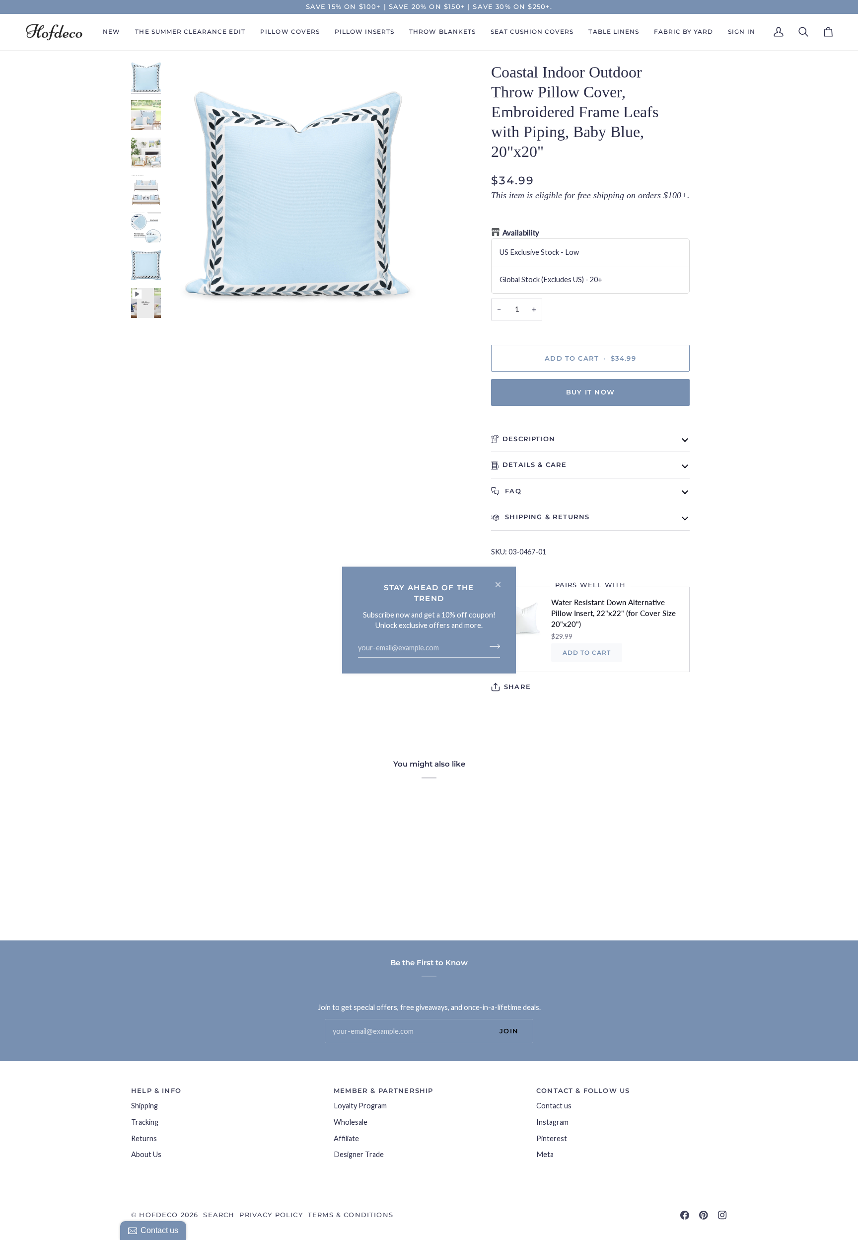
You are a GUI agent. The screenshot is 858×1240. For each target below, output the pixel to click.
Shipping (144, 1105)
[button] (290, 32)
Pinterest (551, 1138)
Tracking (144, 1122)
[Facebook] (684, 1215)
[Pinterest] (703, 1215)
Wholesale (350, 1122)
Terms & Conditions (350, 1215)
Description (528, 439)
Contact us (554, 1105)
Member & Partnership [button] (383, 1090)
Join (509, 1031)
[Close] (502, 580)
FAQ (511, 491)
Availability (520, 233)
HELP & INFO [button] (156, 1090)
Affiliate (346, 1138)
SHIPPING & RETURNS (545, 517)
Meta (545, 1154)
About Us (146, 1154)
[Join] (492, 646)
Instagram (552, 1122)
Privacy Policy (270, 1215)
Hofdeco (158, 1215)
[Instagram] (722, 1215)
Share (517, 687)
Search (218, 1215)
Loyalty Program (360, 1105)
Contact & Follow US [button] (583, 1090)
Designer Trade (359, 1154)
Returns (144, 1138)
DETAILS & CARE (534, 464)
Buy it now (590, 392)
